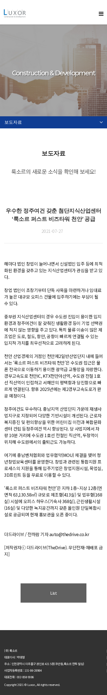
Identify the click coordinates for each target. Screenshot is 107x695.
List (53, 593)
